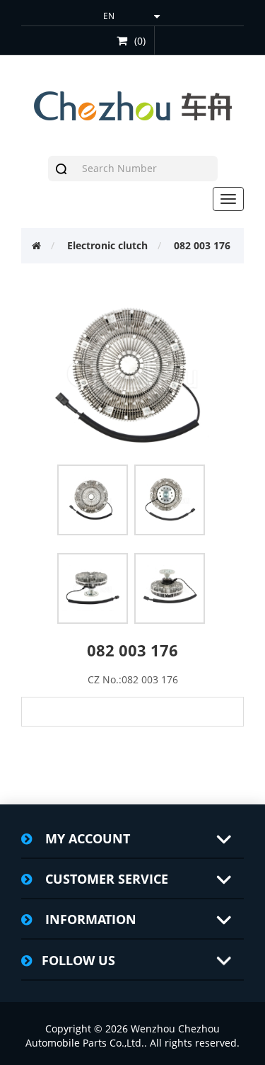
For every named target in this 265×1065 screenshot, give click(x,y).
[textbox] (146, 168)
